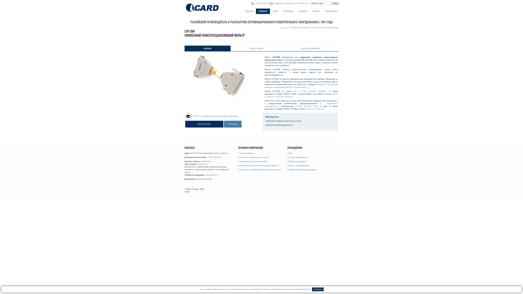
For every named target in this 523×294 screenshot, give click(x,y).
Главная (294, 28)
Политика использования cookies (254, 157)
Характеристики (256, 48)
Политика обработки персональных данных (258, 165)
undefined (318, 289)
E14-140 (307, 106)
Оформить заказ (332, 11)
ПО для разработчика (298, 157)
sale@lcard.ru (290, 3)
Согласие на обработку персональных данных (260, 170)
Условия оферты (246, 153)
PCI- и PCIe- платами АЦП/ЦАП (310, 91)
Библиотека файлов (297, 161)
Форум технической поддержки (302, 170)
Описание (215, 48)
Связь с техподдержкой (298, 165)
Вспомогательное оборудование (324, 28)
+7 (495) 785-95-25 (261, 3)
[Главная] (207, 7)
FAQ (290, 153)
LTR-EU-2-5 (319, 109)
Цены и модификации (310, 48)
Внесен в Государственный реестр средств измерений (215, 116)
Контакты (316, 11)
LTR (275, 94)
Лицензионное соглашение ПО (253, 161)
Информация (288, 11)
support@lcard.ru (302, 3)
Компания (249, 11)
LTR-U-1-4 (310, 109)
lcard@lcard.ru (278, 3)
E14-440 (298, 106)
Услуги (275, 11)
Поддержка (303, 11)
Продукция (263, 11)
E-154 (315, 106)
